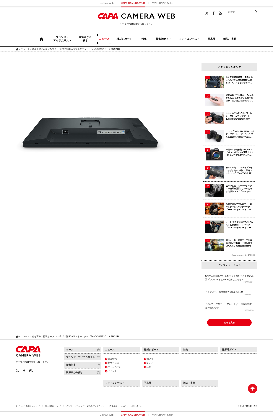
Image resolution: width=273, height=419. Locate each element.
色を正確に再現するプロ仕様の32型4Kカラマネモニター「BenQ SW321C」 (70, 49)
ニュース (25, 49)
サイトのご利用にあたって (28, 406)
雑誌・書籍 (189, 382)
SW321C (115, 49)
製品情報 (112, 358)
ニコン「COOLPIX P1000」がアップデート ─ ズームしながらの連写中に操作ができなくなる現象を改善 (240, 134)
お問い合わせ (136, 406)
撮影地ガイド (229, 349)
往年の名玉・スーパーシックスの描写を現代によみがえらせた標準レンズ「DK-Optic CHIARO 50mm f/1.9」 (239, 189)
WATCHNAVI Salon (162, 3)
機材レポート (151, 349)
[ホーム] (41, 39)
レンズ (150, 363)
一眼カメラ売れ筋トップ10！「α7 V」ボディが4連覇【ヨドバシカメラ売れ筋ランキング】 (240, 152)
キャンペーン (114, 367)
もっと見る (229, 322)
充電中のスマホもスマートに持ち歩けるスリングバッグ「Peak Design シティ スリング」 (239, 207)
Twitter (206, 13)
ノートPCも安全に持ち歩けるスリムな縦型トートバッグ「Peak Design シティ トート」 (239, 225)
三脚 (149, 367)
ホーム (17, 49)
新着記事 (71, 364)
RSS (220, 13)
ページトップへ (252, 388)
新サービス (113, 363)
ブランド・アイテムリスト (80, 357)
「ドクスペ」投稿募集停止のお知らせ (224, 291)
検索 (256, 11)
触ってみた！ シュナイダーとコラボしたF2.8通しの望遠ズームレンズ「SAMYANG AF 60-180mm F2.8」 (239, 170)
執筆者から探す (74, 372)
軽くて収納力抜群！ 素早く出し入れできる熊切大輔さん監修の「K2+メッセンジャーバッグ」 (239, 80)
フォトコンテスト (114, 382)
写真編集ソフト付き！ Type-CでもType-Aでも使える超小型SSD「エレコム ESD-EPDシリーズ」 (240, 98)
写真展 (147, 382)
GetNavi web (106, 3)
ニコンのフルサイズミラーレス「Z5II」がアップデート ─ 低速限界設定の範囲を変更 (239, 116)
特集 (185, 349)
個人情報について (53, 406)
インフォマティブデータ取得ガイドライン (85, 406)
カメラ (150, 358)
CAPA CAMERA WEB (133, 3)
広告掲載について (117, 406)
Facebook (213, 13)
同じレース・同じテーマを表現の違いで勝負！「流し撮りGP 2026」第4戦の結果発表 (239, 243)
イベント (112, 371)
